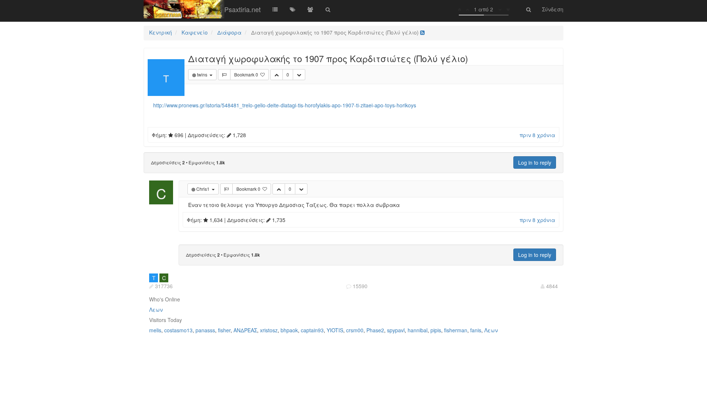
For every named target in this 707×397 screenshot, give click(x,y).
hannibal (418, 330)
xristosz (269, 330)
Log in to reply (534, 162)
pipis (435, 330)
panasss (205, 330)
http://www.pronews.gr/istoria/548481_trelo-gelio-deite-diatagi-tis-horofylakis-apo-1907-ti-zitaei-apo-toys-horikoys (284, 105)
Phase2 (375, 330)
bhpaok (289, 330)
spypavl (396, 330)
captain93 (312, 330)
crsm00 (354, 330)
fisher (224, 330)
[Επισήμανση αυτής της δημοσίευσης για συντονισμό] (224, 74)
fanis (475, 330)
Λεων (156, 309)
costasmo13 (178, 330)
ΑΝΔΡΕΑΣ (245, 330)
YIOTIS (335, 330)
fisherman (455, 330)
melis (155, 330)
